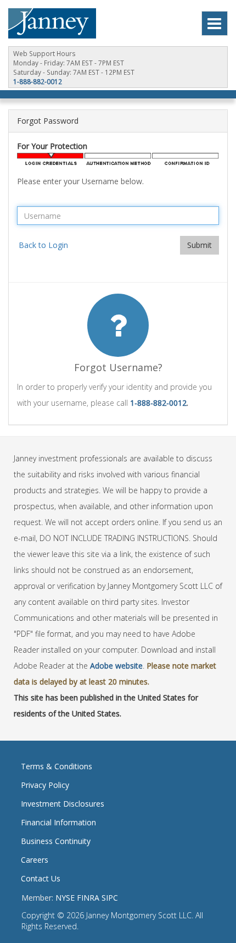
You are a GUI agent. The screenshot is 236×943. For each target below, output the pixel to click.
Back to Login (43, 245)
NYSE (65, 897)
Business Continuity (56, 841)
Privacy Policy (45, 785)
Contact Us (40, 878)
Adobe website (116, 665)
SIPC (110, 897)
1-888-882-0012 (37, 81)
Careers (34, 859)
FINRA (88, 897)
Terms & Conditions (56, 766)
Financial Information (58, 822)
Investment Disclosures (62, 803)
